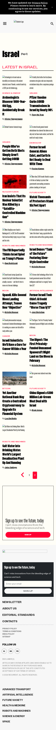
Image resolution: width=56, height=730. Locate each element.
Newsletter (12, 602)
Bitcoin (6, 389)
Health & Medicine (13, 705)
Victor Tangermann (14, 119)
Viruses (33, 93)
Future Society (38, 193)
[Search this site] (52, 23)
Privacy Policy (39, 3)
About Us (9, 608)
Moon (5, 291)
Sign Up (28, 535)
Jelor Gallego (11, 467)
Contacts (9, 621)
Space (6, 721)
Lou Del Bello (11, 418)
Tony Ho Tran (38, 115)
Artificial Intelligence (41, 291)
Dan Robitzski (11, 263)
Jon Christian (38, 312)
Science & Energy (11, 93)
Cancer (6, 336)
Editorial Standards (18, 615)
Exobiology (35, 143)
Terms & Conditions (11, 631)
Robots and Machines (13, 246)
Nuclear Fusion (10, 192)
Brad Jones (37, 410)
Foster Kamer (38, 168)
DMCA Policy (8, 634)
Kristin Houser (38, 267)
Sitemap (6, 637)
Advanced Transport (16, 689)
